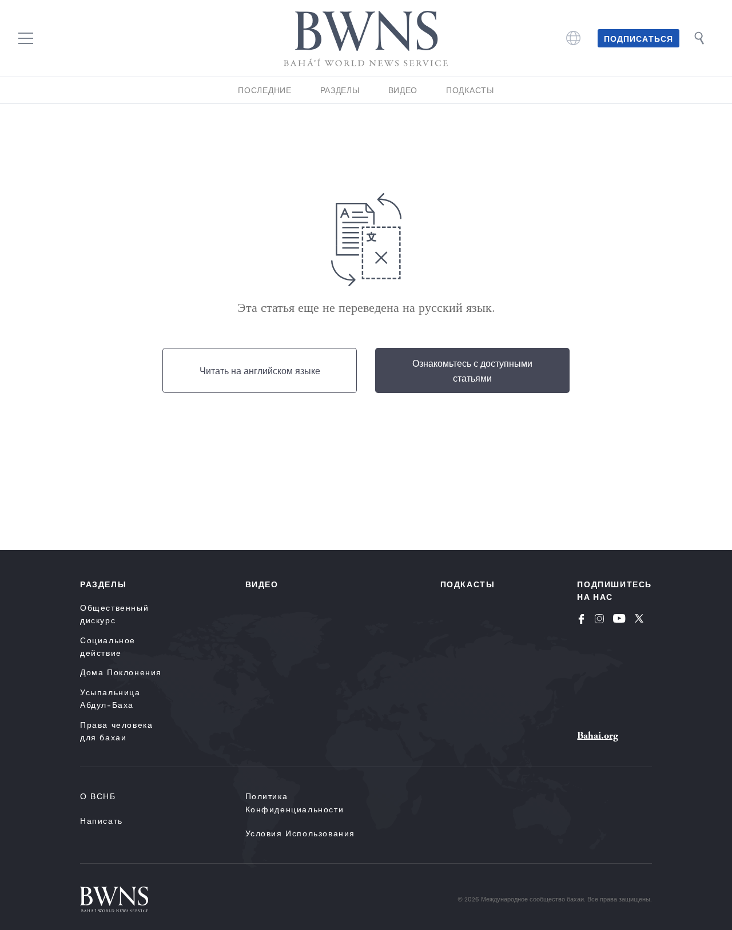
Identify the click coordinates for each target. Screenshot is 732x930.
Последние (264, 90)
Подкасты (470, 90)
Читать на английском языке (260, 370)
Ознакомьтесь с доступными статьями (472, 370)
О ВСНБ (98, 796)
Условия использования (300, 833)
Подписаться (638, 38)
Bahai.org (597, 735)
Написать (101, 820)
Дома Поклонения (121, 672)
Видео (403, 90)
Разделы (340, 90)
